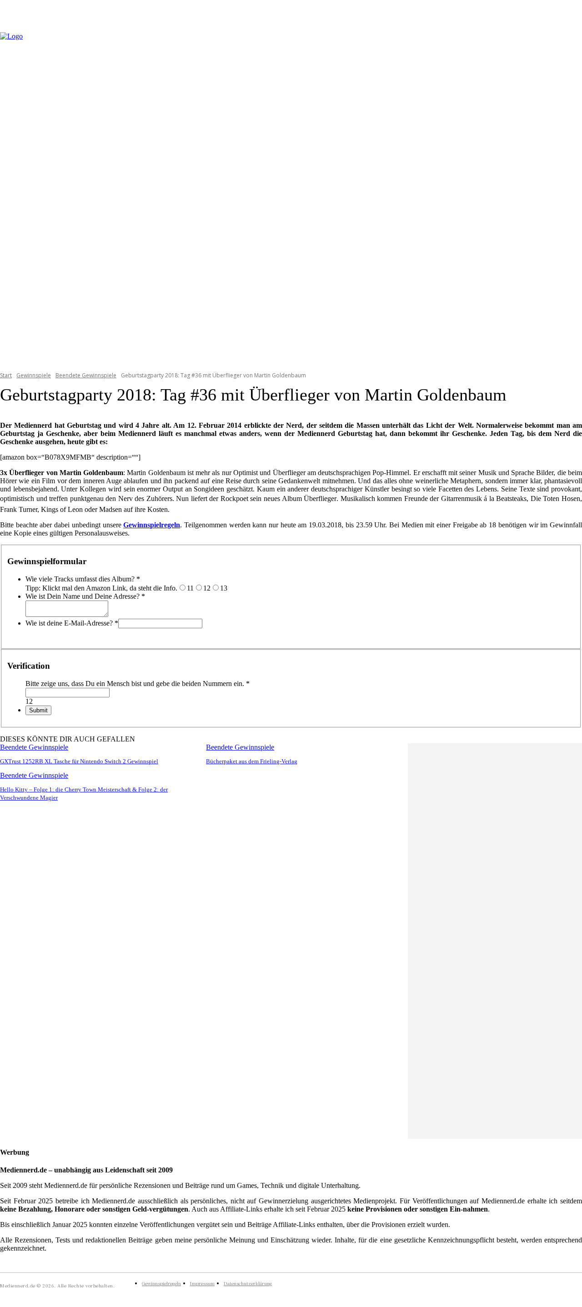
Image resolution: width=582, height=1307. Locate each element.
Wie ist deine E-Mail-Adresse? (71, 623)
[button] (571, 196)
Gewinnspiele (33, 375)
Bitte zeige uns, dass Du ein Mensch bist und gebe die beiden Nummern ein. (137, 683)
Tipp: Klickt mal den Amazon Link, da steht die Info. (101, 588)
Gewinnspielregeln (151, 525)
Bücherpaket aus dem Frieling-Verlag (251, 761)
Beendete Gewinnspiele (85, 375)
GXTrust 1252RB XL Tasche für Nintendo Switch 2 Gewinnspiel (79, 761)
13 (223, 588)
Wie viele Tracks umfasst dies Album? (82, 579)
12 (207, 588)
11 (190, 588)
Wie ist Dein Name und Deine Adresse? (85, 596)
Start (6, 375)
